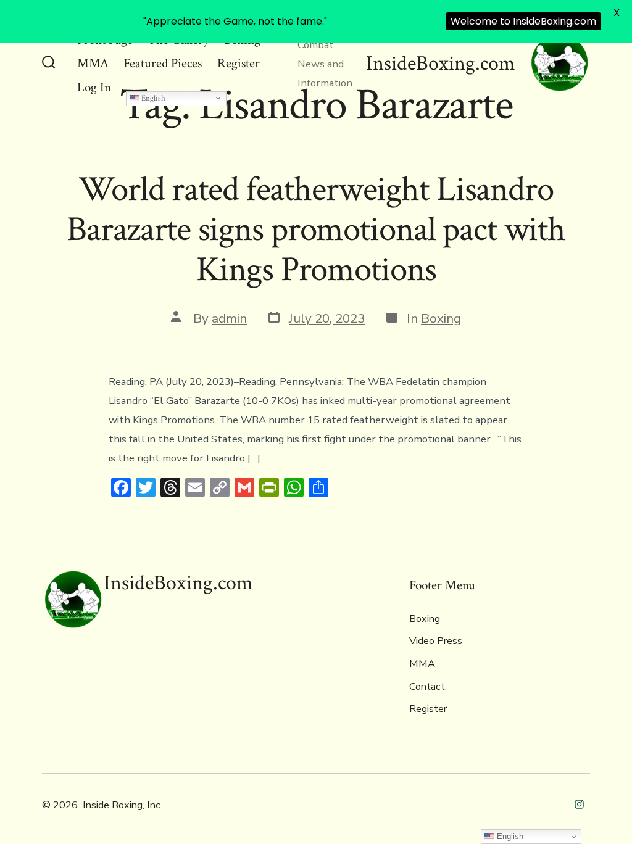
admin (229, 318)
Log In (94, 87)
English (152, 98)
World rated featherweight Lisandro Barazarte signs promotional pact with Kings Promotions (316, 229)
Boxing (441, 318)
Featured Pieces (162, 63)
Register (238, 63)
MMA (93, 63)
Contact (427, 686)
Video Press (435, 641)
